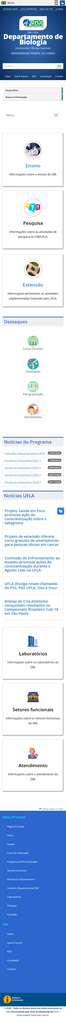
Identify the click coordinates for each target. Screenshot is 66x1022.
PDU (34, 76)
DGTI (56, 1012)
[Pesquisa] (33, 207)
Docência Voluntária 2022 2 (23, 461)
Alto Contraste (28, 9)
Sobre (8, 76)
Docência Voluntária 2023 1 (23, 468)
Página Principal (15, 826)
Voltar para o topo (52, 809)
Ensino (33, 166)
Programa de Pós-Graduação (22, 861)
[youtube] (59, 72)
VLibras (59, 9)
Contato (59, 76)
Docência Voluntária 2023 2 (23, 475)
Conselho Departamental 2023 (23, 888)
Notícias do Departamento (21, 879)
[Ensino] (33, 149)
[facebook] (49, 72)
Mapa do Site (46, 9)
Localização (46, 76)
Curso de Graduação (18, 853)
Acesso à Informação (16, 97)
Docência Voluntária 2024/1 (23, 482)
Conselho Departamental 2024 (25, 454)
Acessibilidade (10, 9)
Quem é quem (21, 76)
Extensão (33, 285)
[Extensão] (33, 269)
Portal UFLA (12, 90)
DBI (8, 1012)
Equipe (10, 844)
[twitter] (54, 72)
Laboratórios (14, 896)
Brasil (7, 2)
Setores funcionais (16, 870)
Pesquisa (12, 905)
